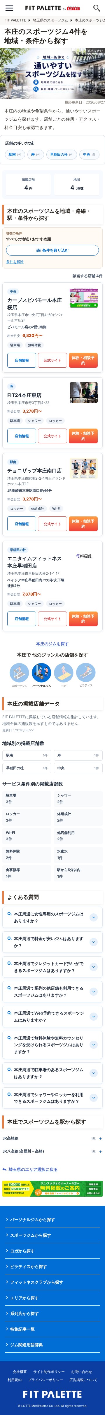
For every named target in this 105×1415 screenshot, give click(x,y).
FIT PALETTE (15, 20)
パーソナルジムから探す (32, 1219)
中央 (89, 154)
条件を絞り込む (55, 250)
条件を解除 (15, 262)
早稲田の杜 (61, 154)
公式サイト (52, 360)
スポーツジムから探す (30, 1235)
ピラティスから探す (28, 1266)
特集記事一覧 (22, 1329)
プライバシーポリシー (45, 1380)
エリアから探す (24, 1297)
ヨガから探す (22, 1250)
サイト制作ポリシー (49, 1371)
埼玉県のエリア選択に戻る (33, 1169)
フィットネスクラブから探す (36, 1282)
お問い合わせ (81, 1371)
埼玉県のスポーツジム (50, 20)
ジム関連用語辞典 (26, 1344)
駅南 (15, 154)
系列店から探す (24, 1313)
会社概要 (20, 1371)
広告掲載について (83, 1380)
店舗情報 (22, 360)
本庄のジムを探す (52, 643)
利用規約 (15, 1380)
